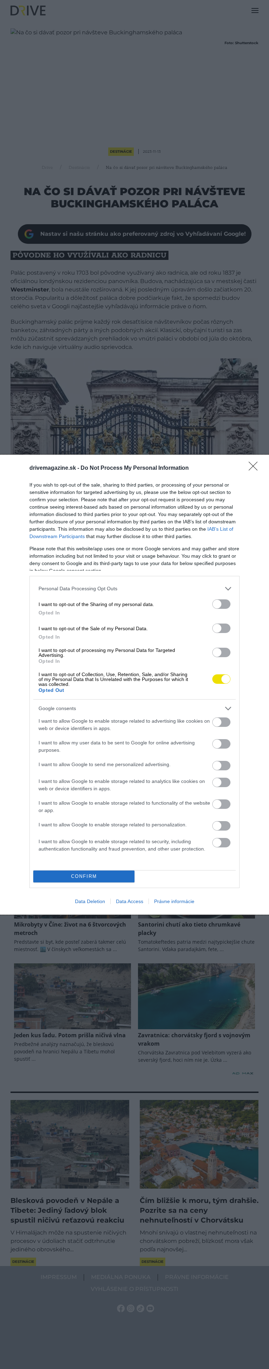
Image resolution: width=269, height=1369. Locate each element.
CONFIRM (84, 876)
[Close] (255, 468)
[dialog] (134, 685)
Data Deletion (90, 901)
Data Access (129, 901)
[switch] (221, 604)
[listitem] (134, 588)
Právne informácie (174, 901)
